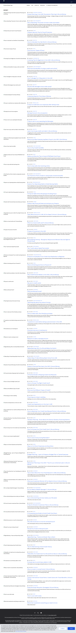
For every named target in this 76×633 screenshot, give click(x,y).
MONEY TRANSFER (36, 356)
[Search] (71, 5)
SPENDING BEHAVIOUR (36, 182)
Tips (32, 5)
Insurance (35, 229)
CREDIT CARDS (35, 221)
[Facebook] (35, 613)
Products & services (52, 5)
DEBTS (34, 560)
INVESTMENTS (35, 289)
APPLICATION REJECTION (37, 254)
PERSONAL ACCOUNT (36, 212)
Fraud (34, 30)
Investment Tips (36, 58)
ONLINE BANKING (36, 496)
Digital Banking (36, 246)
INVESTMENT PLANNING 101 (37, 12)
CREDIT (34, 388)
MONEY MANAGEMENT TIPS (37, 300)
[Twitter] (38, 613)
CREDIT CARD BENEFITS (37, 20)
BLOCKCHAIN (35, 601)
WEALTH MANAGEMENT (37, 487)
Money (28, 5)
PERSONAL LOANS (35, 102)
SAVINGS (34, 201)
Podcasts (42, 5)
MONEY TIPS (35, 40)
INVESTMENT (35, 328)
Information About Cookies (20, 631)
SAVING (34, 364)
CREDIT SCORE (35, 272)
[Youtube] (41, 613)
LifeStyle (36, 5)
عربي (71, 1)
